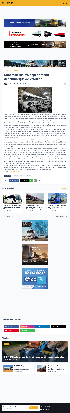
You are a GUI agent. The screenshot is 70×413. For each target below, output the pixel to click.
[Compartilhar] (64, 83)
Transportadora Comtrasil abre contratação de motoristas (57, 207)
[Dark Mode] (63, 3)
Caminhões (16, 70)
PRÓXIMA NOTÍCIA (61, 216)
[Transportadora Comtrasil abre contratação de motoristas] (57, 198)
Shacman (29, 175)
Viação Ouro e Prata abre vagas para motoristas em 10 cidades (12, 207)
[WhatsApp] (31, 180)
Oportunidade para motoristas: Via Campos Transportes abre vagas (34, 207)
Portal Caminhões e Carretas (41, 409)
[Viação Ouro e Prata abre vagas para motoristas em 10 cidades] (12, 198)
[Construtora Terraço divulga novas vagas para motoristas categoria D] (41, 368)
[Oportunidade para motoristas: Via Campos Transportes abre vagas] (35, 198)
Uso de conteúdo (45, 406)
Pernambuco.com (15, 171)
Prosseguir (34, 408)
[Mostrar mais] (39, 180)
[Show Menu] (2, 3)
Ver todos (63, 188)
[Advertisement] (35, 12)
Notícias (22, 175)
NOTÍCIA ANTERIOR (8, 216)
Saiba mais (16, 408)
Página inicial (7, 70)
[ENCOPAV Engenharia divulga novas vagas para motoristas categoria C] (8, 368)
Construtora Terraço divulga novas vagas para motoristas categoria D (56, 367)
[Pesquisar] (66, 3)
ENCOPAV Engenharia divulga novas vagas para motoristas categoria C (23, 367)
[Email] (35, 180)
